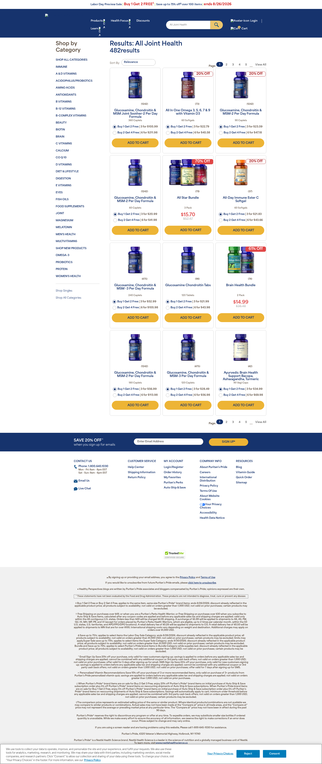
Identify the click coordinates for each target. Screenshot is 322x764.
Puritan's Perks (173, 482)
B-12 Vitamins (65, 109)
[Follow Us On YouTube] (168, 530)
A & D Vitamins (66, 74)
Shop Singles (64, 291)
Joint (60, 213)
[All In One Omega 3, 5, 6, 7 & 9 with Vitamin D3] (188, 85)
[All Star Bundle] (188, 172)
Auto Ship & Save (175, 487)
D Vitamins (64, 164)
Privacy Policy (209, 486)
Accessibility (208, 513)
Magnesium (64, 220)
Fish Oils (62, 199)
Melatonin (64, 227)
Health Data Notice (212, 518)
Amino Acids (65, 88)
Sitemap (241, 482)
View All (260, 64)
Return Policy (137, 477)
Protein (61, 269)
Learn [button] (94, 28)
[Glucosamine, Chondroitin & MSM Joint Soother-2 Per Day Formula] (135, 85)
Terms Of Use (208, 491)
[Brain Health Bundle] (240, 260)
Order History (173, 472)
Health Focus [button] (119, 21)
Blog (239, 467)
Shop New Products (71, 248)
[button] (145, 556)
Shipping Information (141, 472)
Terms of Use (208, 577)
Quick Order (244, 477)
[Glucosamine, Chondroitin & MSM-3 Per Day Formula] (188, 347)
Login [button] (254, 21)
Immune (61, 67)
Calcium (62, 150)
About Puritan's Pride (213, 467)
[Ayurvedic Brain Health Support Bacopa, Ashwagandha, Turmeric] (240, 347)
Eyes (59, 192)
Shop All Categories (71, 60)
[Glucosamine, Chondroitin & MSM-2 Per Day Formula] (240, 85)
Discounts (143, 21)
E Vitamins (63, 185)
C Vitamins (64, 143)
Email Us (83, 481)
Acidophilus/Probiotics (74, 81)
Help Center (136, 467)
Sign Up (228, 441)
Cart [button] (243, 28)
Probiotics (64, 262)
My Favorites (172, 477)
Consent (274, 754)
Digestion (63, 178)
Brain (60, 136)
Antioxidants (66, 95)
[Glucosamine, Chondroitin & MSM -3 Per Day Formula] (135, 260)
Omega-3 (62, 255)
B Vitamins (64, 101)
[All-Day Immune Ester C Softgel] (240, 172)
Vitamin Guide (245, 472)
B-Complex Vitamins (71, 115)
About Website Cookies (210, 498)
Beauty (61, 123)
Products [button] (97, 21)
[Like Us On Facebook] (152, 530)
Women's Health (68, 276)
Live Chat (84, 488)
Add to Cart (138, 143)
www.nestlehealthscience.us (172, 743)
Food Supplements (70, 206)
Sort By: (115, 63)
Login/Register (173, 467)
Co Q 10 (61, 157)
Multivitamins (66, 241)
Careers (205, 472)
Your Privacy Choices (211, 506)
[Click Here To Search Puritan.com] (216, 25)
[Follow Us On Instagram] (160, 530)
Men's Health (65, 234)
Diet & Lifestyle (67, 171)
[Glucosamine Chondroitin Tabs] (188, 260)
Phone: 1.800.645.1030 (93, 466)
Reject (248, 754)
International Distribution (208, 479)
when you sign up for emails (94, 442)
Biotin (60, 129)
